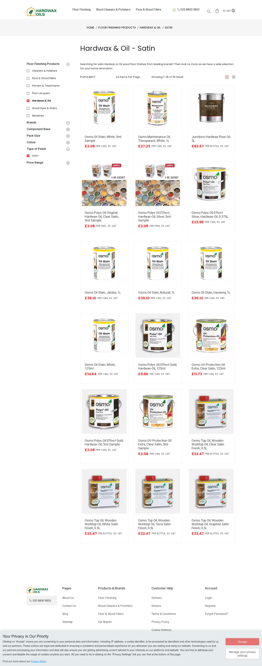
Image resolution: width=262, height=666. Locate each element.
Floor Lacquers (41, 93)
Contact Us (69, 606)
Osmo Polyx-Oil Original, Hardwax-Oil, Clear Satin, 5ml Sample (102, 216)
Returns (156, 606)
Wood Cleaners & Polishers (113, 9)
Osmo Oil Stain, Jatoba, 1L (103, 292)
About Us (68, 598)
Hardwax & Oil (41, 100)
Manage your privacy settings (242, 653)
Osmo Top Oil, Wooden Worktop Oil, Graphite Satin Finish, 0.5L (210, 524)
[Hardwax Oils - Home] (42, 11)
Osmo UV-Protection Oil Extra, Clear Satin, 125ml (208, 366)
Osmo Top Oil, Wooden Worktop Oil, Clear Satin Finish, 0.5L (208, 444)
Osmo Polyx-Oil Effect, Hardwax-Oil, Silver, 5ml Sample (154, 216)
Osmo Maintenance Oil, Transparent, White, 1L (154, 139)
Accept (242, 642)
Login (208, 598)
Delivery (156, 598)
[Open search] (209, 11)
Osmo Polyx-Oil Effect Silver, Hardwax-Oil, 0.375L (210, 214)
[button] (68, 64)
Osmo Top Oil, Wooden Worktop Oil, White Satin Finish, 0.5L (101, 524)
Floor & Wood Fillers (148, 9)
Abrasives (38, 115)
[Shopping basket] (218, 11)
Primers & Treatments (46, 85)
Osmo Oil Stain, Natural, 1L (156, 292)
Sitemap (67, 622)
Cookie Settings (161, 630)
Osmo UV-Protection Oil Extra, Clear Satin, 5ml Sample (154, 444)
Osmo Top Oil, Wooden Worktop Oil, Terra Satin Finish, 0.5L (154, 524)
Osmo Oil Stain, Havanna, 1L (211, 292)
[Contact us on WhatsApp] (174, 9)
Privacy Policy (160, 622)
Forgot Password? (216, 614)
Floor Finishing (81, 9)
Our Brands (105, 622)
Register (210, 606)
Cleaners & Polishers (44, 71)
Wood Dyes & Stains (44, 108)
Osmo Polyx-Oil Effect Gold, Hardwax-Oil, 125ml (157, 366)
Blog (65, 614)
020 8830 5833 (190, 9)
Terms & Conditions (163, 614)
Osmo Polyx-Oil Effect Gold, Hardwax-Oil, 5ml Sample (104, 442)
